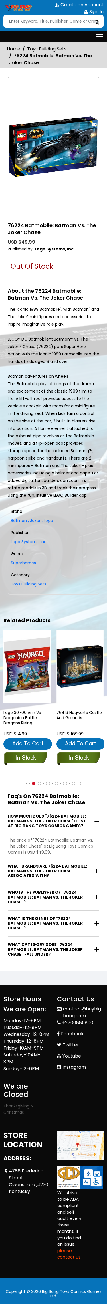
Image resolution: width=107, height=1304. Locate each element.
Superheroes (23, 563)
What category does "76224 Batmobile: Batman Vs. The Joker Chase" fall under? (45, 949)
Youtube (71, 1056)
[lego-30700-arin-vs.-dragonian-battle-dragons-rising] (27, 666)
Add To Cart (27, 743)
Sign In (96, 11)
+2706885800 (77, 1022)
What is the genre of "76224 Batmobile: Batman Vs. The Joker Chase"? (45, 923)
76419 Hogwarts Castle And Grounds (79, 715)
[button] (28, 783)
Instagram (74, 1067)
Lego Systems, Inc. (29, 542)
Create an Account (81, 4)
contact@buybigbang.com (82, 1012)
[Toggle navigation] (99, 36)
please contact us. (69, 1254)
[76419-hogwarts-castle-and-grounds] (80, 666)
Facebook (72, 1033)
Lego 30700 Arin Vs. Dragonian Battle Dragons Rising (22, 718)
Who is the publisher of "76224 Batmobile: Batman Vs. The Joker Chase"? (45, 897)
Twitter (71, 1045)
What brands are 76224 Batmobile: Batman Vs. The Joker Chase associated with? (47, 871)
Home (13, 48)
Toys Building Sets (46, 48)
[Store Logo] (17, 7)
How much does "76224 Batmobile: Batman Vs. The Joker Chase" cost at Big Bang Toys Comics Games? (47, 821)
